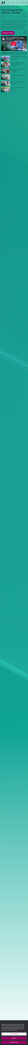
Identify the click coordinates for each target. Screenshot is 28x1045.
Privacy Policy (21, 1030)
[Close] (26, 1022)
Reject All (14, 1038)
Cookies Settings (14, 1034)
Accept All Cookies (14, 1042)
